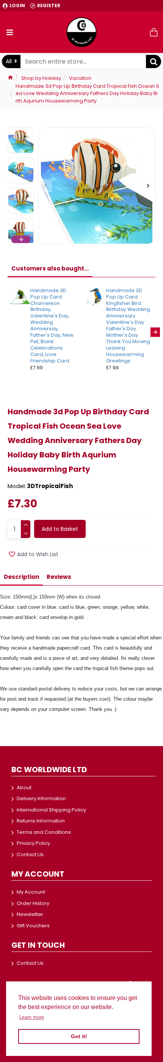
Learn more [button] (31, 1017)
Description (21, 577)
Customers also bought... (50, 268)
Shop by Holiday (41, 78)
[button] (45, 186)
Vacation (80, 78)
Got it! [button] (79, 1036)
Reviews (59, 577)
